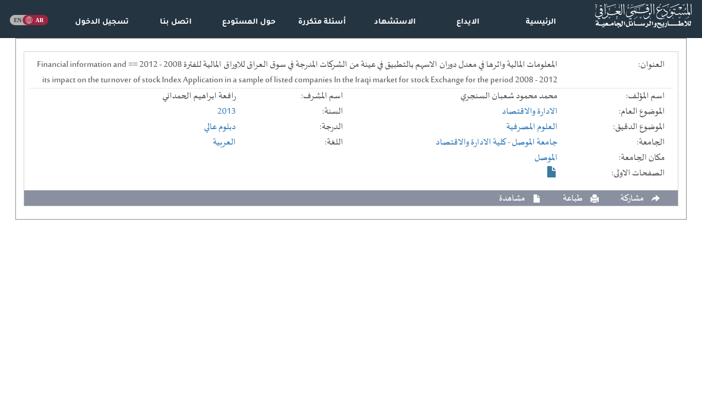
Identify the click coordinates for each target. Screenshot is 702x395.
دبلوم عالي (220, 127)
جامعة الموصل (535, 142)
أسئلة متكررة (322, 23)
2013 (226, 111)
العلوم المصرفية (532, 127)
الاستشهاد (395, 23)
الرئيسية (541, 23)
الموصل (546, 158)
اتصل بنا (176, 23)
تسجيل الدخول (102, 23)
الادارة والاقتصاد (530, 111)
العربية (224, 142)
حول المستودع (248, 23)
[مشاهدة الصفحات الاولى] (552, 171)
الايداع (467, 23)
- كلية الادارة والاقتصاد (474, 142)
